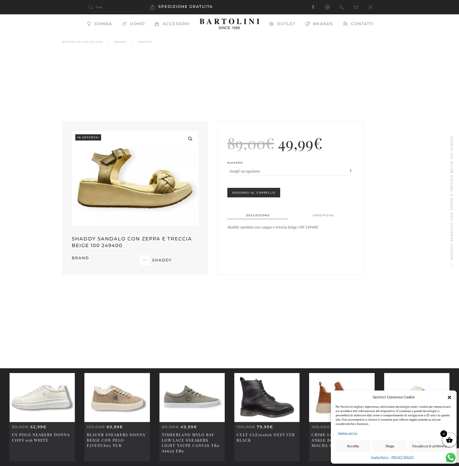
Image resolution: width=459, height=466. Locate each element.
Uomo (137, 24)
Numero (235, 162)
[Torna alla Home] (229, 23)
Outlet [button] (286, 24)
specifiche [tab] (323, 215)
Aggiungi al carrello (253, 192)
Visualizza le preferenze (430, 446)
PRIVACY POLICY (402, 457)
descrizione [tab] (258, 215)
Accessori (176, 24)
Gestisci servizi (347, 433)
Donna (103, 24)
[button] (449, 397)
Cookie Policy (380, 457)
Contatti (362, 24)
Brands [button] (323, 24)
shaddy (162, 260)
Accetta (353, 446)
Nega (390, 446)
